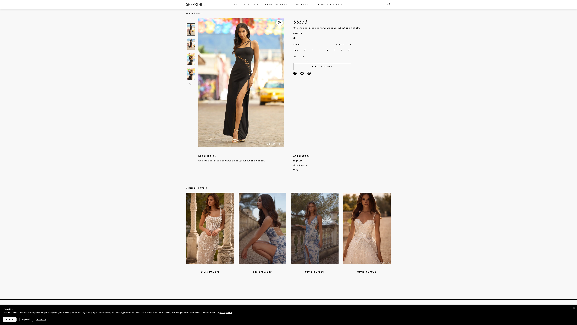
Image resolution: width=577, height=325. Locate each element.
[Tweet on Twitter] (302, 73)
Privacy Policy (226, 312)
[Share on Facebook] (295, 73)
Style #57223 (262, 271)
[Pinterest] (309, 73)
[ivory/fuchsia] (263, 268)
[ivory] (363, 268)
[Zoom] (279, 23)
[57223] (262, 228)
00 (305, 50)
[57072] (210, 228)
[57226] (315, 228)
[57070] (367, 228)
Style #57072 (210, 271)
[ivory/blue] (261, 268)
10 (349, 50)
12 (295, 56)
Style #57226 (314, 271)
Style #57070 (366, 271)
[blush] (211, 268)
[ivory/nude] (213, 268)
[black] (294, 38)
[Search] (388, 4)
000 (296, 50)
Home (189, 13)
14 (303, 56)
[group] (191, 29)
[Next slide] (190, 84)
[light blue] (209, 268)
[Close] (573, 307)
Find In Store (322, 66)
